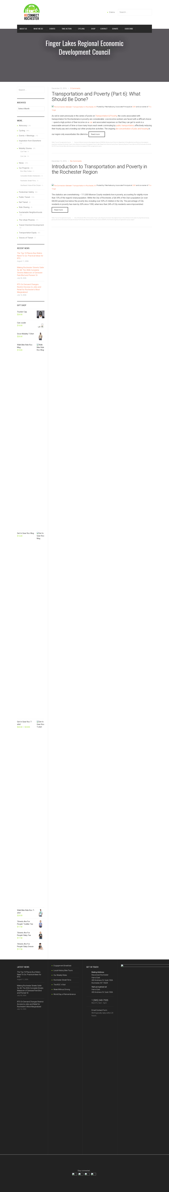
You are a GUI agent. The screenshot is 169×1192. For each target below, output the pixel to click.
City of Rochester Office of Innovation (84, 217)
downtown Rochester (62, 144)
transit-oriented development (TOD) (81, 146)
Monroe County (111, 144)
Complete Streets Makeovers (30, 176)
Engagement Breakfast (62, 966)
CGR (134, 107)
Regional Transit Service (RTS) (132, 144)
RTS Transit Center (58, 146)
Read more (95, 134)
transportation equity (96, 146)
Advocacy (23, 125)
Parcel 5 (117, 144)
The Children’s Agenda (113, 219)
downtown (54, 144)
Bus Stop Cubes (26, 171)
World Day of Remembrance (65, 994)
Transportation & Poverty (106, 116)
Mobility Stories (25, 148)
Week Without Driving (62, 989)
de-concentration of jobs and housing (132, 129)
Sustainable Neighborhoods (30, 212)
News (21, 163)
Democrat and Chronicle (112, 142)
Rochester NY (76, 219)
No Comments (76, 161)
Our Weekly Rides (60, 975)
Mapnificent (103, 144)
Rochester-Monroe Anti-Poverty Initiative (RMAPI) (93, 219)
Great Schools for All (128, 217)
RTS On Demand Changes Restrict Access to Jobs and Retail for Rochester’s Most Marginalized (29, 288)
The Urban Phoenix (27, 220)
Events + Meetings (26, 136)
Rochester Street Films (28, 181)
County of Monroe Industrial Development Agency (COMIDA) (90, 142)
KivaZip (139, 217)
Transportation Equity (65, 142)
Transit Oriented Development (31, 225)
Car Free (23, 151)
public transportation (125, 125)
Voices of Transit (26, 238)
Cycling (22, 130)
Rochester (142, 144)
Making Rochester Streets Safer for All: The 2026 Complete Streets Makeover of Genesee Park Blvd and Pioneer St (30, 271)
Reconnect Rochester (61, 219)
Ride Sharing (24, 207)
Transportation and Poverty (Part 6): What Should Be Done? (96, 96)
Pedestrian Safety (26, 192)
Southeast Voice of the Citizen (30, 185)
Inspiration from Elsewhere (30, 141)
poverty (121, 144)
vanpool (132, 219)
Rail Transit (23, 202)
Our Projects (24, 168)
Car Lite (23, 156)
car (90, 122)
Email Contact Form (102, 1012)
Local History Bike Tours (63, 970)
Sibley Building (67, 146)
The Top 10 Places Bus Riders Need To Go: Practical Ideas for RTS (30, 255)
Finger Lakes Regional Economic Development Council (83, 144)
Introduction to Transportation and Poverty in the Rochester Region (99, 169)
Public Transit (55, 142)
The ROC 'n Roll (59, 985)
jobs (98, 144)
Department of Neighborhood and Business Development (133, 142)
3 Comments (75, 88)
